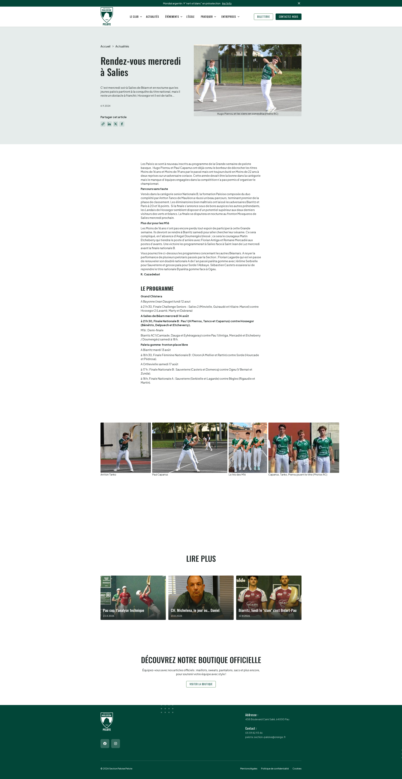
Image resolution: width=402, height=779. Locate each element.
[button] (135, 16)
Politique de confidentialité (275, 768)
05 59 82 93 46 (254, 732)
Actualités (152, 17)
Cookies (297, 768)
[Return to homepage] (106, 16)
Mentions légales (248, 768)
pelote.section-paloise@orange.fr (265, 737)
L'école (190, 17)
